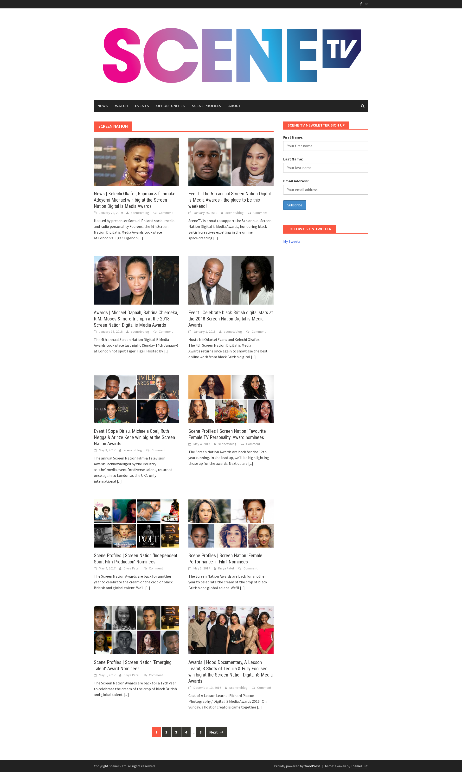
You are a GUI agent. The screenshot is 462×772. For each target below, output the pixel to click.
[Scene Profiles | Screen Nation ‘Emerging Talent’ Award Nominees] (136, 629)
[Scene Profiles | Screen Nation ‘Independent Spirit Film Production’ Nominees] (136, 523)
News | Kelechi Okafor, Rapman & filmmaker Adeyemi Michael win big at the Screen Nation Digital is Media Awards (135, 200)
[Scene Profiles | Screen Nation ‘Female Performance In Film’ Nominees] (230, 523)
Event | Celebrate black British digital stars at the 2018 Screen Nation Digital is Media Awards (230, 319)
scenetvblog (140, 213)
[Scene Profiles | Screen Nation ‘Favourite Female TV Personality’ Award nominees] (230, 398)
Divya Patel (131, 568)
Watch (121, 106)
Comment (166, 213)
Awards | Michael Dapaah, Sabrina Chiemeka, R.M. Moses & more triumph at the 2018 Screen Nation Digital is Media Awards (136, 319)
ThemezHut (359, 766)
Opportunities (170, 106)
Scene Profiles (206, 106)
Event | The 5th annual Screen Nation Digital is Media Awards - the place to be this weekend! (229, 200)
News (102, 106)
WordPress (312, 766)
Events (142, 106)
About (234, 106)
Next (213, 732)
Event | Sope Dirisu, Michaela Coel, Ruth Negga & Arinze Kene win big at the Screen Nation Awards (134, 437)
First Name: (293, 137)
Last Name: (293, 159)
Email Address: (296, 181)
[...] (140, 238)
